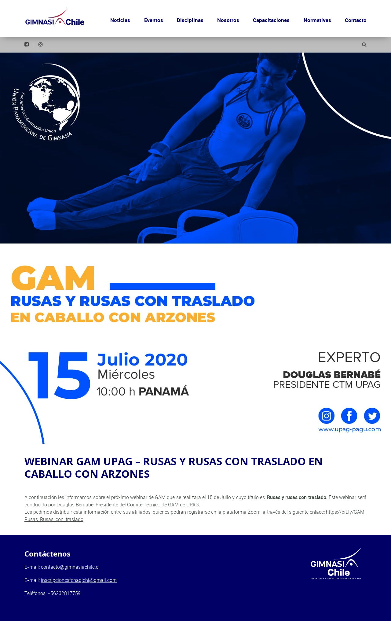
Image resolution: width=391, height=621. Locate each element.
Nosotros (228, 20)
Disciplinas (190, 20)
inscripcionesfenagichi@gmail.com (79, 580)
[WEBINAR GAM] (195, 248)
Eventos (153, 20)
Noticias (120, 20)
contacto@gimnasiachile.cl (70, 567)
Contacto (356, 20)
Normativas (317, 20)
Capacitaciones (271, 20)
